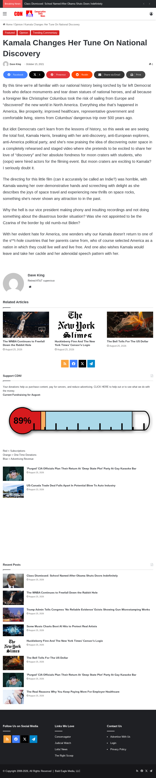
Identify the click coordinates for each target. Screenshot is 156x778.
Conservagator (63, 736)
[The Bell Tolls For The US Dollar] (130, 325)
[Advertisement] (78, 530)
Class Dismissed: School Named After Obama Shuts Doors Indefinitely (63, 3)
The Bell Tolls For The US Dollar (127, 341)
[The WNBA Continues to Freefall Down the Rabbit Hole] (26, 325)
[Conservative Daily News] (30, 13)
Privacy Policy (118, 749)
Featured (10, 32)
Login (113, 743)
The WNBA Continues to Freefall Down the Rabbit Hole (62, 592)
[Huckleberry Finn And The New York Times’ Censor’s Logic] (78, 325)
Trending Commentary (45, 32)
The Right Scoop (64, 755)
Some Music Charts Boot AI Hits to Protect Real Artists (62, 626)
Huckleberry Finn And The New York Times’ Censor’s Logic (65, 640)
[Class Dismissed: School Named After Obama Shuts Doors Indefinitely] (13, 581)
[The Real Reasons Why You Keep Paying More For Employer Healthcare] (13, 697)
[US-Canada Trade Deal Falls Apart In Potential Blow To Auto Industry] (13, 491)
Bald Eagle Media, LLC (67, 771)
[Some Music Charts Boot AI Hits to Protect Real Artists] (13, 630)
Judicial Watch (63, 743)
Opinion (18, 24)
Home (8, 24)
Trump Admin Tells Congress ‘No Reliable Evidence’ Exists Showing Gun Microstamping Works (88, 609)
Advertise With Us (120, 736)
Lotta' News (61, 749)
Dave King (15, 64)
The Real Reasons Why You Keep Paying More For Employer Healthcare (73, 691)
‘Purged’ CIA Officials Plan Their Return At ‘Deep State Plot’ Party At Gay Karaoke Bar (81, 468)
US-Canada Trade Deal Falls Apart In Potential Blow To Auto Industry (71, 485)
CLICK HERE (101, 386)
